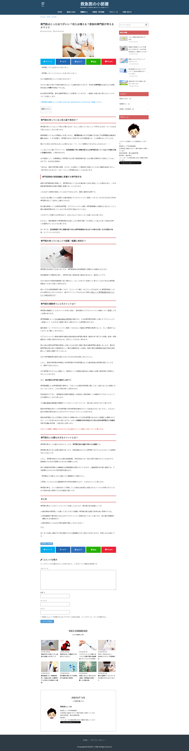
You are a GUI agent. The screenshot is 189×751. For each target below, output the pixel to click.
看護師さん (84, 12)
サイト (42, 609)
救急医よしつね (66, 707)
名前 (42, 592)
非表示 (48, 109)
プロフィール (113, 12)
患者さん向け (71, 12)
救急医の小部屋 (94, 4)
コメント (44, 568)
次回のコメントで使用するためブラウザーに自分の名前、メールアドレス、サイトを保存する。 (74, 617)
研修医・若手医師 (98, 12)
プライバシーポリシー (97, 740)
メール (43, 600)
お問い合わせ (127, 12)
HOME (60, 12)
